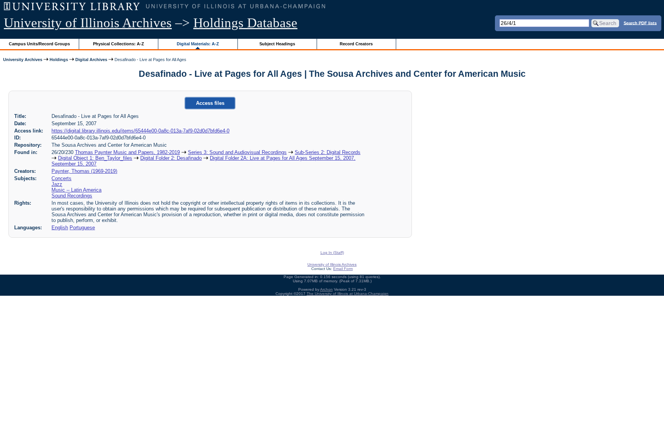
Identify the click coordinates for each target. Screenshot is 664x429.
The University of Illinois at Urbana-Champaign (347, 294)
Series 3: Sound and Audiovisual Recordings (237, 152)
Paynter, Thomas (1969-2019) (84, 171)
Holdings (59, 59)
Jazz (56, 184)
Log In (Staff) (332, 252)
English (59, 227)
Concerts (61, 178)
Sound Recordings (71, 196)
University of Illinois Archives (88, 22)
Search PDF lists (640, 22)
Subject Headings (277, 43)
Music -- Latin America (76, 190)
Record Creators (356, 43)
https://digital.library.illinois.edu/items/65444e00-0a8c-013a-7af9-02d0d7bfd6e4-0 (140, 131)
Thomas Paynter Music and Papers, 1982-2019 (127, 152)
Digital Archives (91, 59)
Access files (210, 103)
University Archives (22, 59)
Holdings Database (245, 22)
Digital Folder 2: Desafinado (171, 158)
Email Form (343, 269)
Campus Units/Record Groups (39, 43)
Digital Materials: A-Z (198, 43)
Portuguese (82, 227)
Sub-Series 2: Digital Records (327, 152)
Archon (326, 289)
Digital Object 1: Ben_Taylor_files (95, 158)
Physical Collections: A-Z (118, 43)
